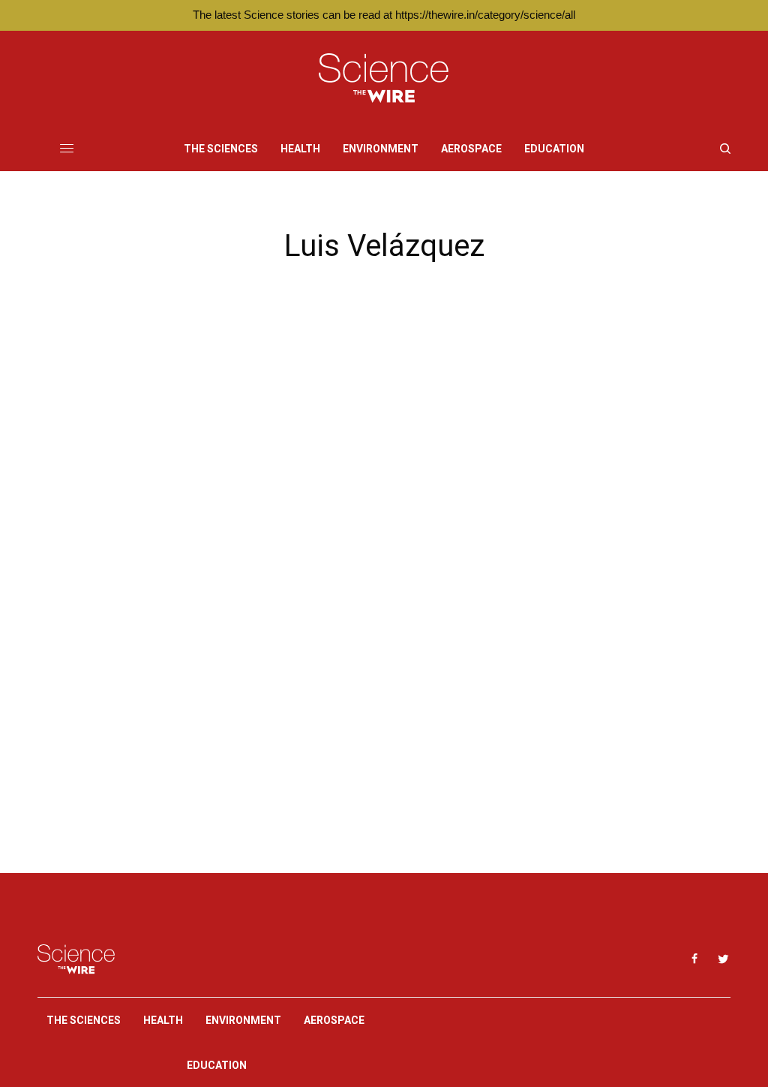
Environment (243, 1020)
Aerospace (334, 1020)
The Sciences (83, 1020)
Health (163, 1020)
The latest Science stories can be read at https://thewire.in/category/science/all (384, 14)
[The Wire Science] (383, 78)
